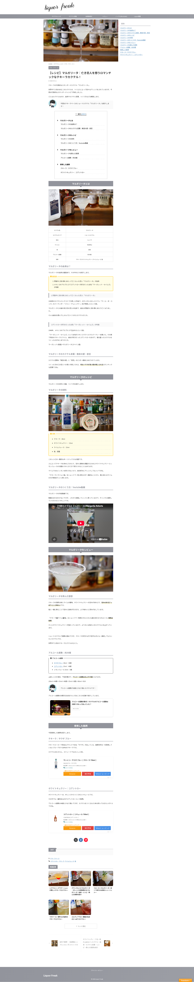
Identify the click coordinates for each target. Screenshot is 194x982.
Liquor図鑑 (137, 16)
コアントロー (58, 666)
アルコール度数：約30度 (69, 158)
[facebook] (81, 840)
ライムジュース (69, 861)
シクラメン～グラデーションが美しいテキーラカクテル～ (59, 889)
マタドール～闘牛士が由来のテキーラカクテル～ (59, 918)
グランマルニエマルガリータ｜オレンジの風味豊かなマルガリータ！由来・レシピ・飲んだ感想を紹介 (81, 891)
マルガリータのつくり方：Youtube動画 (74, 143)
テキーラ (61, 861)
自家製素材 (89, 16)
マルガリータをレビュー (69, 150)
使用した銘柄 (65, 164)
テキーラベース (54, 858)
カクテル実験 (73, 16)
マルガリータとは (66, 120)
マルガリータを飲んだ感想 (70, 153)
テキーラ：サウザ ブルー (69, 168)
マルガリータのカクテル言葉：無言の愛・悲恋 (76, 128)
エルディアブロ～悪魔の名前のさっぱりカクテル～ (81, 918)
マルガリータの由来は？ (69, 124)
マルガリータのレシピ (68, 135)
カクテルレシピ (56, 16)
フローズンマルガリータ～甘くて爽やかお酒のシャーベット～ (103, 890)
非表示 (84, 114)
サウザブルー (58, 663)
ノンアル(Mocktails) (121, 16)
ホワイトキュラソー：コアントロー (73, 172)
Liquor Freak (50, 975)
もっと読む (82, 926)
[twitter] (76, 840)
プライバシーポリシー (97, 970)
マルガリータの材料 (67, 139)
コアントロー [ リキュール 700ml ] (76, 814)
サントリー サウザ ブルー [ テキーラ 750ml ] (79, 760)
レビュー (105, 16)
